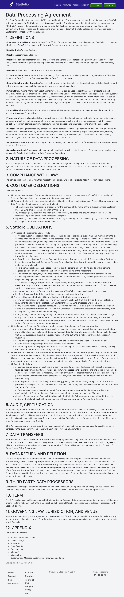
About (11, 572)
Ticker (76, 5)
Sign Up (109, 5)
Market (85, 5)
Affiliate (29, 572)
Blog (10, 580)
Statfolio (22, 4)
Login (96, 5)
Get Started (13, 583)
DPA (27, 593)
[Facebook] (99, 575)
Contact (12, 576)
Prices (57, 5)
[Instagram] (105, 575)
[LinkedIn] (102, 575)
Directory (30, 576)
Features (67, 5)
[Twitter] (95, 575)
